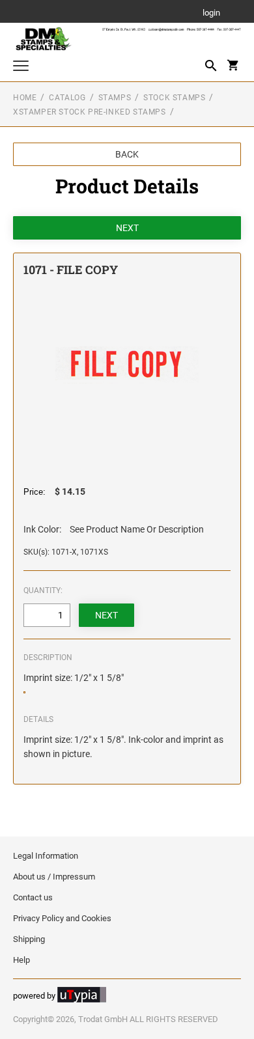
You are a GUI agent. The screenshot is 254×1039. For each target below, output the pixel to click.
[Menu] (21, 67)
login (211, 13)
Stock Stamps (174, 97)
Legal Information (45, 856)
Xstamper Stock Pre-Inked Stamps (89, 112)
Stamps (115, 97)
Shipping (29, 939)
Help (21, 960)
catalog (67, 97)
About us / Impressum (54, 876)
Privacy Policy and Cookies (62, 918)
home (24, 97)
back (127, 154)
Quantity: (43, 590)
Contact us (33, 897)
